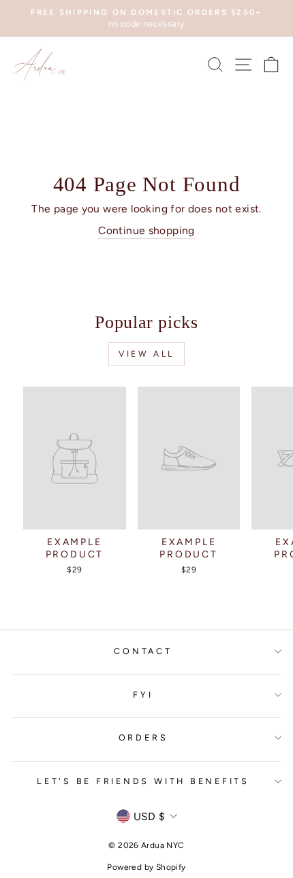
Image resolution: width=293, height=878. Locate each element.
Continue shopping (146, 230)
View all (146, 354)
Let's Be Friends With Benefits (143, 781)
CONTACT (143, 651)
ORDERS (143, 737)
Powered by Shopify (146, 867)
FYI (143, 694)
